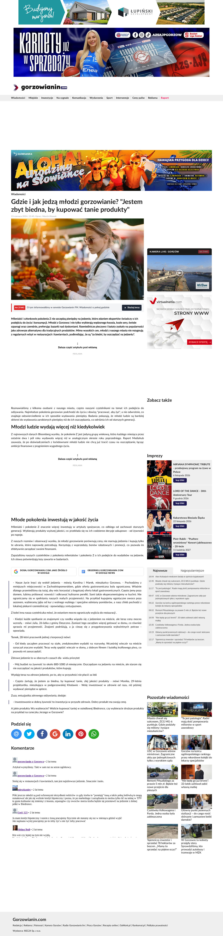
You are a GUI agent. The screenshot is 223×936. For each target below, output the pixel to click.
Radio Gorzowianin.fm (74, 925)
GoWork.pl (125, 925)
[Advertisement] (111, 125)
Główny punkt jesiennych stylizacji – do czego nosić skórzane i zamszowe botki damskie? (182, 633)
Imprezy (155, 456)
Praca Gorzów (94, 925)
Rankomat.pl (138, 925)
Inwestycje (47, 98)
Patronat (38, 925)
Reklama (153, 98)
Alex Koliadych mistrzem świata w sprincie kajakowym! (179, 577)
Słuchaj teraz (133, 308)
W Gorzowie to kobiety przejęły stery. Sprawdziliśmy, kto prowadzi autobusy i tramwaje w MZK (194, 846)
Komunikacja (79, 98)
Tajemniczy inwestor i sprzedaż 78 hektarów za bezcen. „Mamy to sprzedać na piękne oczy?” (180, 641)
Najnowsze (160, 570)
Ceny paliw (138, 98)
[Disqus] (77, 797)
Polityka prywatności (157, 925)
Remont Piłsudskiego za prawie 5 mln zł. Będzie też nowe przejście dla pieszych (181, 611)
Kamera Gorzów (53, 925)
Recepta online (110, 925)
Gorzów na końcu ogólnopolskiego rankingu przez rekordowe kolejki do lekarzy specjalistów (182, 604)
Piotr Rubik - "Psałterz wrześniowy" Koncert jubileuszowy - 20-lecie (192, 543)
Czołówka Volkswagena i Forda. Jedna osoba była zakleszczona (177, 626)
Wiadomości (18, 98)
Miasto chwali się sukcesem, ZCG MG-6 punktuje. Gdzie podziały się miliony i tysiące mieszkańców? (180, 582)
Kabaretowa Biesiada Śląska (189, 518)
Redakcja (17, 925)
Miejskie (33, 98)
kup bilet (180, 480)
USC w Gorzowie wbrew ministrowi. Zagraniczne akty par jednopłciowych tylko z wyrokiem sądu (180, 597)
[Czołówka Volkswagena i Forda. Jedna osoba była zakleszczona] (162, 801)
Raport (165, 98)
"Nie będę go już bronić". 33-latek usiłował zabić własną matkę (180, 619)
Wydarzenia (96, 98)
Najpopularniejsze (192, 570)
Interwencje (122, 98)
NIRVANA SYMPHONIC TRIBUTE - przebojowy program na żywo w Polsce (192, 468)
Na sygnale (62, 98)
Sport (109, 98)
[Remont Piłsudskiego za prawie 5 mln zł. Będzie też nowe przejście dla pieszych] (162, 772)
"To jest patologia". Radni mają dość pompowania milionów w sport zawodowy (182, 590)
